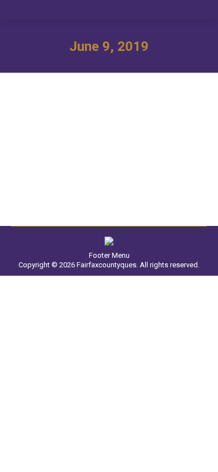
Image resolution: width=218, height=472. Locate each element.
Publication (43, 150)
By (101, 150)
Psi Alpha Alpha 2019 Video (95, 131)
